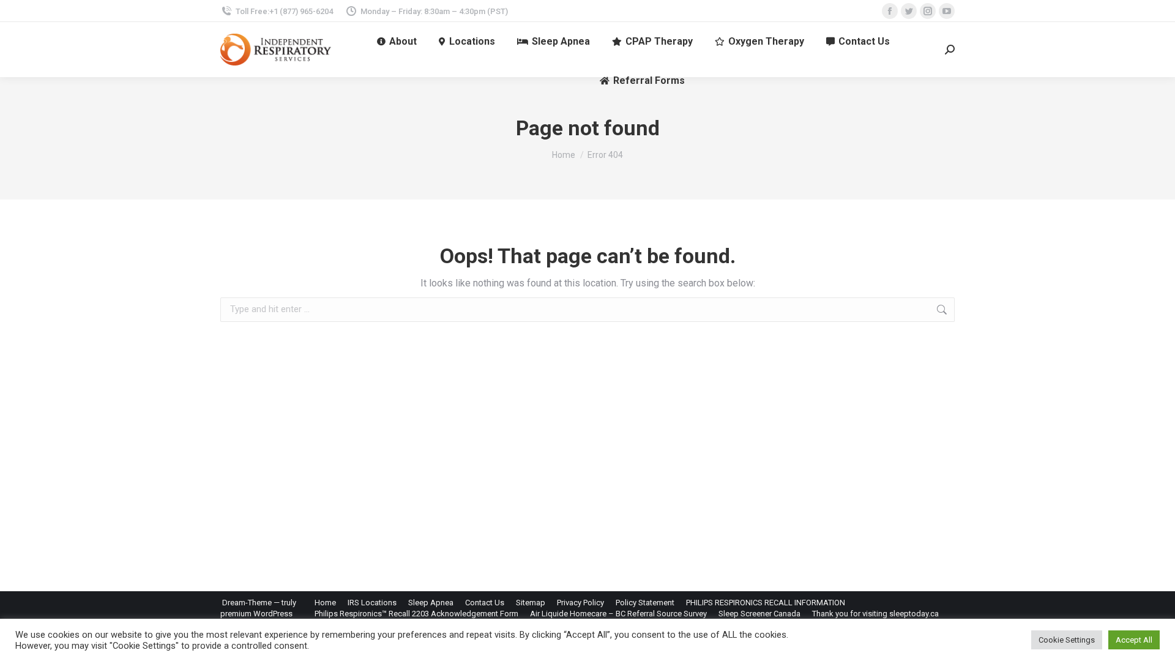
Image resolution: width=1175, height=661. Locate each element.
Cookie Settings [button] (1067, 639)
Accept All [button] (1134, 639)
